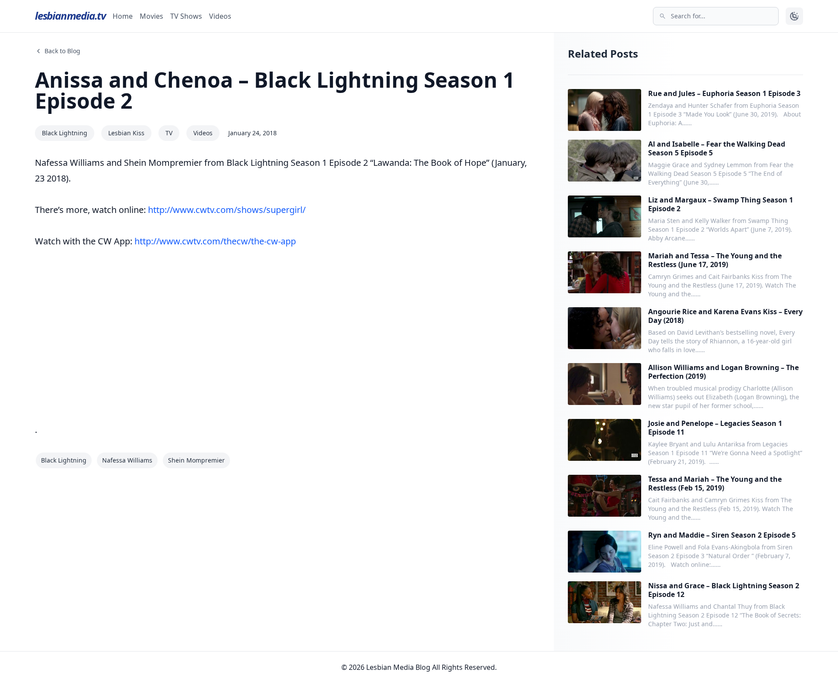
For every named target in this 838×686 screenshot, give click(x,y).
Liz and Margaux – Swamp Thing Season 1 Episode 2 (720, 204)
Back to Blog (62, 51)
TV (168, 133)
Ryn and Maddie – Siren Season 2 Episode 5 (722, 535)
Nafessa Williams (127, 460)
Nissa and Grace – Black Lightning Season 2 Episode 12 (723, 590)
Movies (151, 16)
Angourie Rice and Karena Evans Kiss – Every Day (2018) (725, 316)
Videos (220, 16)
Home (123, 16)
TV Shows (186, 16)
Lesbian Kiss (126, 133)
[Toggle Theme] (794, 16)
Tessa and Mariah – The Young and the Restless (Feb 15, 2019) (715, 483)
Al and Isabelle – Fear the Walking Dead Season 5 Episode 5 (716, 148)
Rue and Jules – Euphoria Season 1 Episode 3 (724, 93)
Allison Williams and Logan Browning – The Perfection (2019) (723, 372)
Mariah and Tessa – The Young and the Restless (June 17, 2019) (715, 260)
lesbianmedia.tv (70, 15)
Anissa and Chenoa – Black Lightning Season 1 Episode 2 (275, 90)
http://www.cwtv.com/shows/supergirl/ (227, 210)
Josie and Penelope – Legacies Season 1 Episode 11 (715, 427)
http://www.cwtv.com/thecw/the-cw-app (215, 241)
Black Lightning (64, 133)
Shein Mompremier (196, 460)
